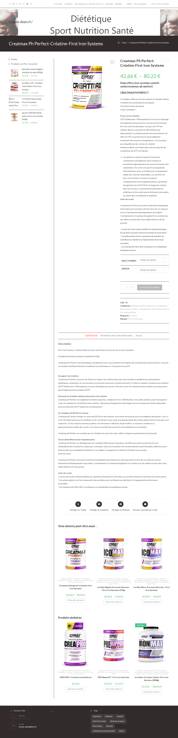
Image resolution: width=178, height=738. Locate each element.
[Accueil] (119, 43)
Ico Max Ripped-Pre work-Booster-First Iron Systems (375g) (113, 588)
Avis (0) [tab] (139, 336)
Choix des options (75, 600)
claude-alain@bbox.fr (28, 726)
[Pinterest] (16, 4)
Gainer (155, 674)
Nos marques (140, 4)
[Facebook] (13, 4)
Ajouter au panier (149, 287)
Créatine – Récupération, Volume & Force (83, 4)
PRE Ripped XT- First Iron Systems (113, 677)
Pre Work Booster (125, 582)
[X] (10, 4)
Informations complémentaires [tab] (116, 336)
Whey (129, 4)
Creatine (133, 316)
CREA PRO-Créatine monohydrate (76, 677)
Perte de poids (99, 721)
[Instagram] (23, 4)
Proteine (58, 4)
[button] (112, 62)
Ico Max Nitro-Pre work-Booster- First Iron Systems (152, 588)
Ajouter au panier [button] (75, 689)
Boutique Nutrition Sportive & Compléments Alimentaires (112, 579)
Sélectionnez (129, 261)
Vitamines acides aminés (104, 731)
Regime (118, 4)
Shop (134, 312)
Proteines (97, 726)
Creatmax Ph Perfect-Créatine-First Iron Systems (149, 43)
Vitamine (115, 584)
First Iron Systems (160, 4)
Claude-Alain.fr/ (21, 22)
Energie (109, 4)
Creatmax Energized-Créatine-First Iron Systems (75, 587)
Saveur (125, 268)
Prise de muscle (117, 721)
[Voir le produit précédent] (162, 60)
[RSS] (34, 4)
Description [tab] (91, 336)
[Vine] (31, 4)
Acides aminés (103, 579)
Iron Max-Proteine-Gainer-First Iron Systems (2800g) (151, 678)
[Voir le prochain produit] (167, 60)
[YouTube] (27, 4)
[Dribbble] (20, 4)
